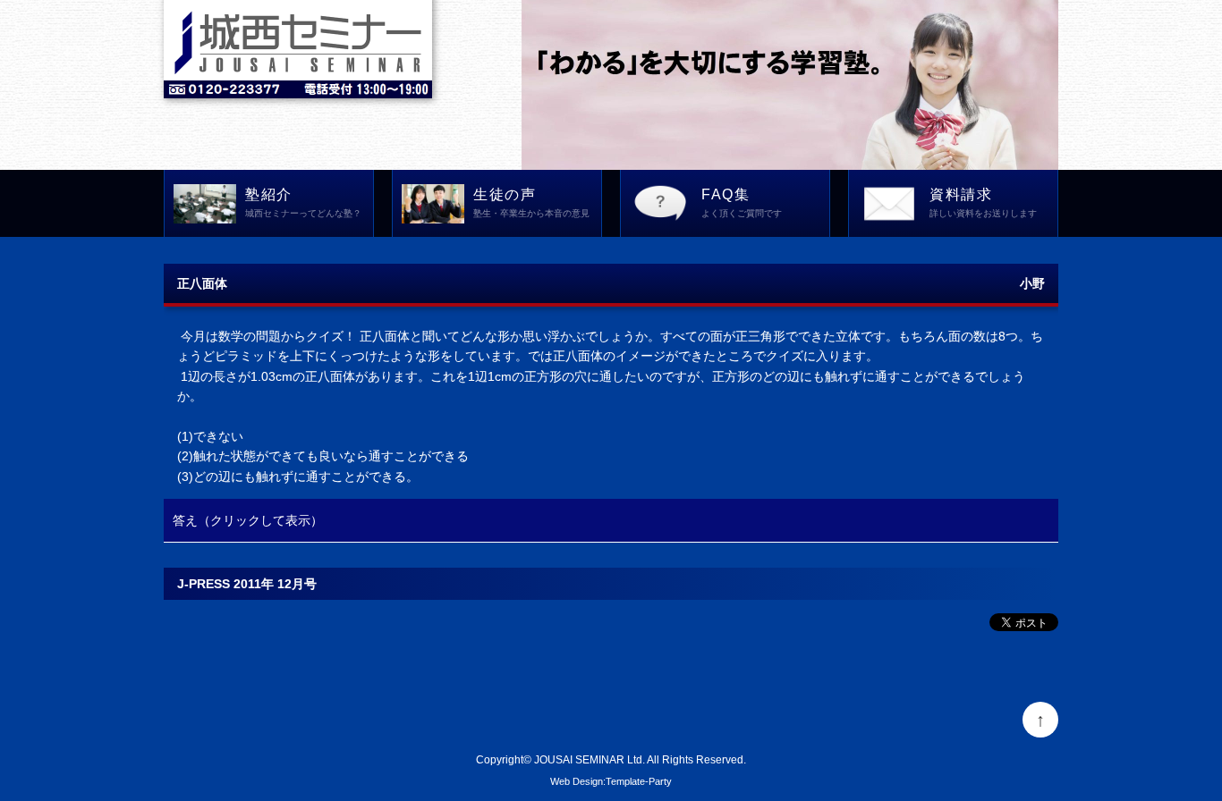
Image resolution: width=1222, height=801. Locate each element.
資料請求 (983, 202)
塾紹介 (303, 202)
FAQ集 (741, 202)
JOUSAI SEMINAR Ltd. (589, 759)
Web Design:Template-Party (611, 781)
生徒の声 (531, 202)
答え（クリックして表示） (248, 520)
